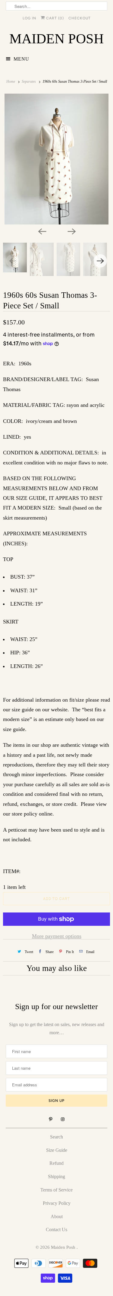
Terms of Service (56, 1189)
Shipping (56, 1176)
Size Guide (56, 1150)
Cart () (54, 18)
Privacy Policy (57, 1203)
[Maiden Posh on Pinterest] (51, 1119)
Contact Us (56, 1229)
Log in (29, 18)
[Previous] (42, 231)
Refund (56, 1163)
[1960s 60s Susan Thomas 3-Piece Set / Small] (56, 159)
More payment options (56, 936)
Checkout (79, 18)
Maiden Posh (64, 1247)
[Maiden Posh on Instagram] (63, 1119)
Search (56, 1136)
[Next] (71, 231)
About (57, 1216)
